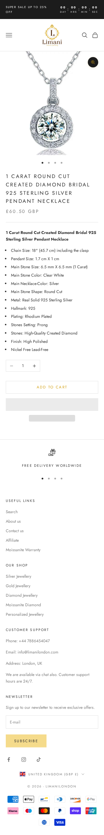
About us (13, 521)
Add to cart (52, 387)
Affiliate (12, 540)
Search (12, 512)
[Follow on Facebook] (9, 759)
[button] (52, 404)
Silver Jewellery (18, 576)
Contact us (15, 531)
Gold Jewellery (18, 586)
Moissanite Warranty (23, 550)
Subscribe (26, 741)
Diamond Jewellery (22, 595)
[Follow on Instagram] (24, 759)
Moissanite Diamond (23, 605)
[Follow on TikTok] (39, 759)
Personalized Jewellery (25, 614)
